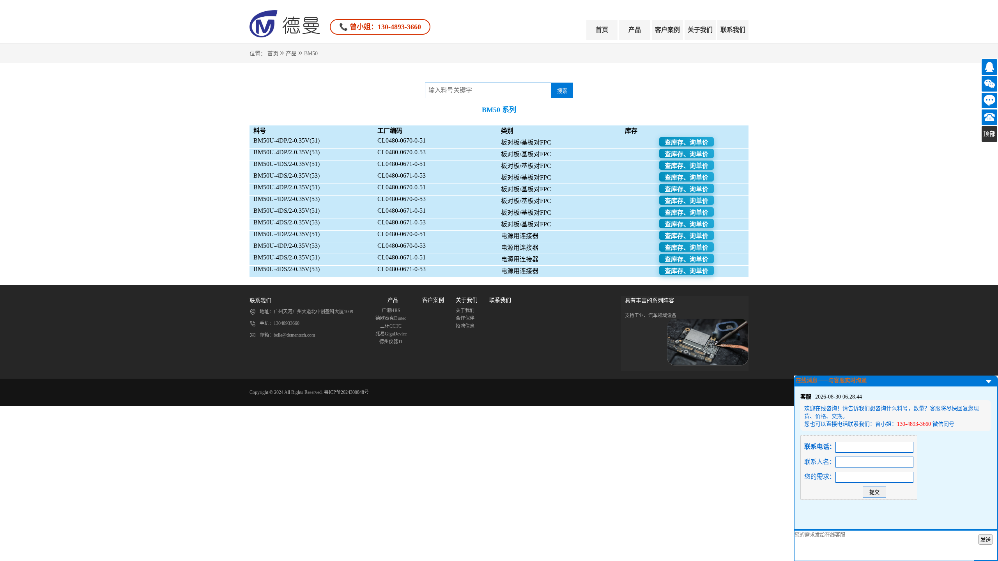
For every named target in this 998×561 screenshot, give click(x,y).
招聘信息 (465, 326)
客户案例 (667, 29)
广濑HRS (391, 310)
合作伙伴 (465, 318)
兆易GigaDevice (391, 334)
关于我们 (700, 29)
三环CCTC (391, 326)
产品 (634, 29)
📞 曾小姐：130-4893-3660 (380, 27)
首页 (602, 29)
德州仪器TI (390, 341)
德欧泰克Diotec (390, 318)
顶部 (989, 134)
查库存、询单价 (686, 142)
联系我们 (732, 29)
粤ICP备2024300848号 (346, 392)
